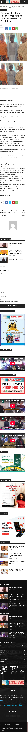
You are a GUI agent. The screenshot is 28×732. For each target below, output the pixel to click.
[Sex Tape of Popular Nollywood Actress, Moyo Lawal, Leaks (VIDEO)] (4, 555)
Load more (12, 576)
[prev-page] (1, 266)
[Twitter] (10, 28)
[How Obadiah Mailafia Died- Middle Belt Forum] (4, 563)
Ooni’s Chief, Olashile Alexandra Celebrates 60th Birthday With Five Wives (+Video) (17, 605)
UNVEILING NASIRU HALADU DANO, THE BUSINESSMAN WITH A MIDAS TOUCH (17, 571)
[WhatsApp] (16, 28)
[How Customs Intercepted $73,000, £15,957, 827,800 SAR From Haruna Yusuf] (4, 260)
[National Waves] (1, 25)
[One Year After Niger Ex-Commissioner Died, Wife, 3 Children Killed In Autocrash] (4, 252)
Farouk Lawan (7, 195)
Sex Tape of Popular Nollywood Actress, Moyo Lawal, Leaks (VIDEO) (16, 555)
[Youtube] (18, 716)
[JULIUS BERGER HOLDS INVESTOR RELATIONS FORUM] (4, 548)
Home (1, 6)
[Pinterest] (13, 28)
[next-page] (4, 266)
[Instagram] (11, 716)
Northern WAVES (7, 6)
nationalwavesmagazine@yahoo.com (13, 705)
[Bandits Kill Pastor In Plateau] (4, 245)
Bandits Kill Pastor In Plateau (15, 243)
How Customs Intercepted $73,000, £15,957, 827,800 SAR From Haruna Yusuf (16, 259)
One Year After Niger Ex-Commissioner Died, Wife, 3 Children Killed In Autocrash (15, 252)
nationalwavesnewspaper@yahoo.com (15, 704)
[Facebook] (6, 28)
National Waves (7, 25)
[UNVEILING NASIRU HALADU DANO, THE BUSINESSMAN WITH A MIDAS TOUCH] (4, 571)
